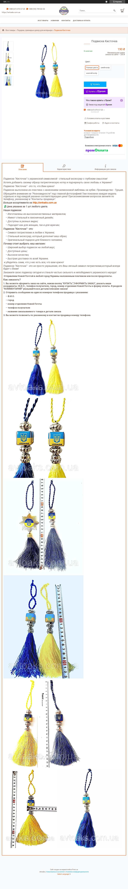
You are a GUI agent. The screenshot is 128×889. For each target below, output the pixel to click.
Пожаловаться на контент (55, 872)
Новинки (55, 20)
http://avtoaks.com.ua (45, 202)
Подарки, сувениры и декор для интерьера (34, 30)
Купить (96, 84)
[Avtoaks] (64, 10)
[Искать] (114, 11)
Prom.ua (75, 869)
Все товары (43, 20)
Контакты (66, 20)
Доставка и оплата (81, 20)
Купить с (93, 91)
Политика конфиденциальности (77, 872)
